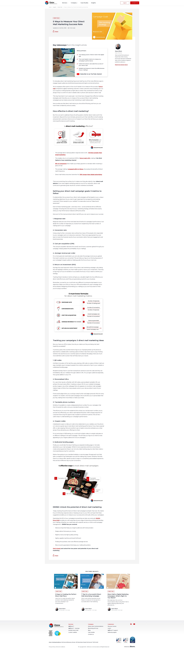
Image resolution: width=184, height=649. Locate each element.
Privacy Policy (52, 646)
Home (50, 7)
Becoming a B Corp (93, 628)
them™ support (113, 630)
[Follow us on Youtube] (134, 624)
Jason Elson (118, 51)
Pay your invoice (112, 626)
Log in (109, 628)
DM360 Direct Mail (73, 630)
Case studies (91, 632)
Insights (93, 3)
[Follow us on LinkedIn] (131, 624)
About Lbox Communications (95, 626)
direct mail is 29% (85, 158)
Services (64, 3)
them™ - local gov (74, 628)
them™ (71, 626)
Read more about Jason (121, 64)
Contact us (91, 634)
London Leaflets (72, 632)
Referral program (112, 632)
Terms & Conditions (60, 646)
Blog (89, 630)
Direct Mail (60, 7)
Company (74, 3)
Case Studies (84, 3)
